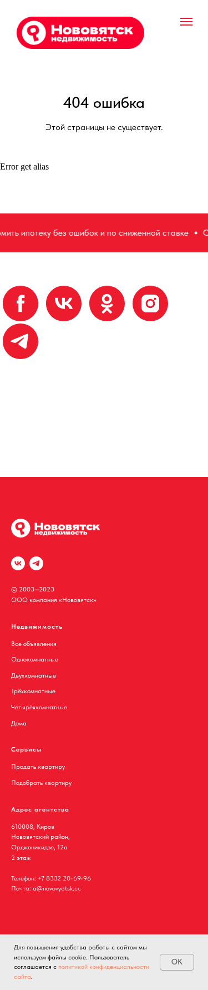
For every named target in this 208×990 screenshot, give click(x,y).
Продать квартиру (38, 766)
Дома (19, 723)
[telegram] (20, 341)
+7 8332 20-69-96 (64, 878)
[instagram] (150, 303)
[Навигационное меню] (186, 22)
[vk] (64, 303)
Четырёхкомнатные (39, 707)
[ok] (107, 303)
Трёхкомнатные (33, 691)
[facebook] (20, 303)
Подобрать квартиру (41, 783)
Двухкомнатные (33, 675)
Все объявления (34, 644)
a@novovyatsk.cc (57, 888)
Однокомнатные (34, 659)
